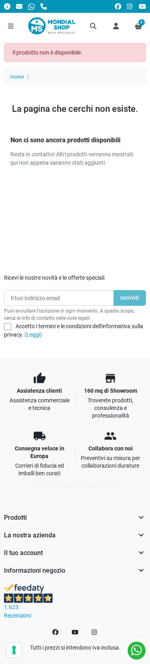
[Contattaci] (19, 6)
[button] (93, 26)
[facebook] (118, 6)
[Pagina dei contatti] (7, 6)
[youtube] (142, 6)
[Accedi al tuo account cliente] (116, 26)
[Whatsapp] (31, 6)
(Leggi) (33, 334)
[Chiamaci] (43, 6)
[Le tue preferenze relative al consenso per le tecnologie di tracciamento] (14, 650)
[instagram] (130, 6)
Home (17, 77)
